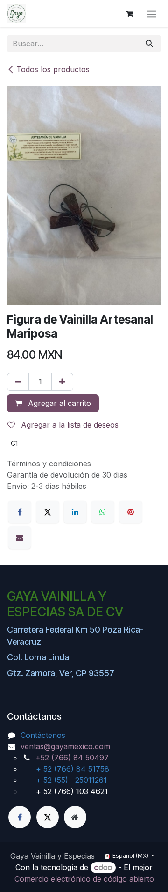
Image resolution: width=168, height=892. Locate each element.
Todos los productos (53, 69)
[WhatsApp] (102, 512)
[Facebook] (19, 512)
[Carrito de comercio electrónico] (129, 13)
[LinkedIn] (75, 512)
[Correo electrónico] (19, 537)
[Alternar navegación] (151, 13)
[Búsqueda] (149, 43)
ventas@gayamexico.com (65, 746)
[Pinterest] (130, 512)
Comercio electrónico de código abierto (84, 879)
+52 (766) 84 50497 (72, 757)
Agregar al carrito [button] (58, 403)
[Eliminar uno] (18, 382)
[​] (19, 817)
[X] (47, 512)
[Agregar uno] (62, 382)
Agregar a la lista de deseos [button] (69, 424)
